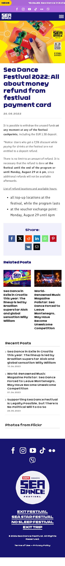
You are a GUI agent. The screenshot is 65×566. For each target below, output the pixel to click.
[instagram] (23, 9)
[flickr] (41, 9)
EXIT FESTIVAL (32, 512)
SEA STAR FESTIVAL (32, 517)
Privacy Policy (41, 546)
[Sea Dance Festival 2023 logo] (26, 15)
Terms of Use (22, 546)
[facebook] (17, 9)
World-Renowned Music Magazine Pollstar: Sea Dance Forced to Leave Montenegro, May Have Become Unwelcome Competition (31, 381)
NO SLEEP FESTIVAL (32, 522)
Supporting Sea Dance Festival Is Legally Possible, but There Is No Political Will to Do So (32, 403)
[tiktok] (35, 9)
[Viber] (48, 9)
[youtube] (29, 9)
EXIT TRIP (32, 527)
